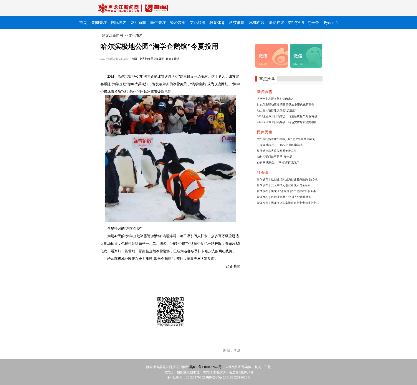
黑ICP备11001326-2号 (205, 367)
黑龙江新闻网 (112, 35)
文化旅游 (135, 35)
